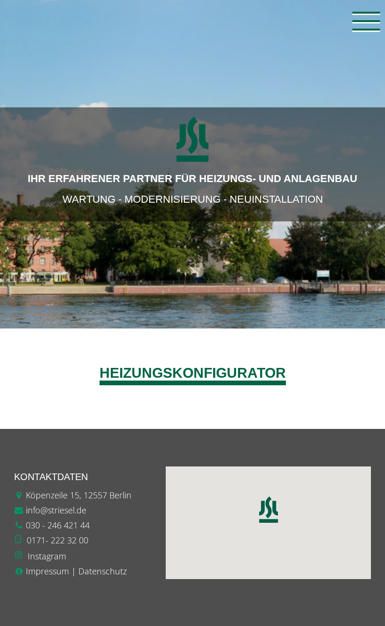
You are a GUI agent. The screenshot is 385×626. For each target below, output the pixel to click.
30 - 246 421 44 (60, 525)
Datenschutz (102, 571)
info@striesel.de (56, 510)
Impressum (47, 571)
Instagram (47, 556)
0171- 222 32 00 (57, 540)
